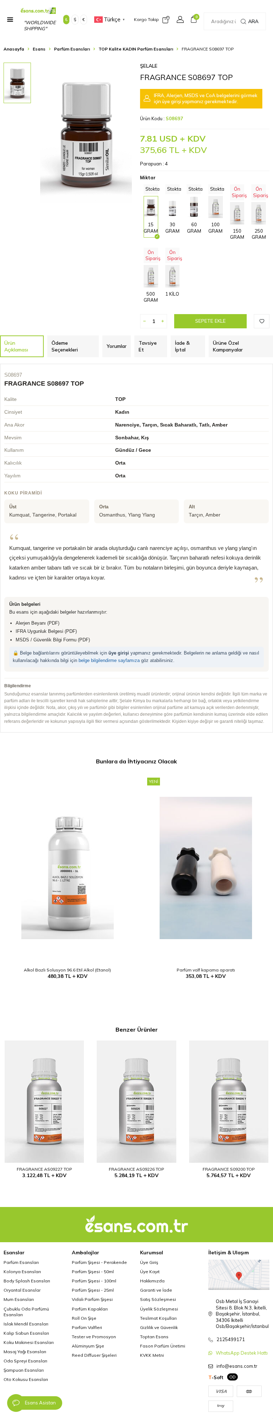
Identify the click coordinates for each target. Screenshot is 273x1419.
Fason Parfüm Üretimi (162, 1346)
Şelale (148, 66)
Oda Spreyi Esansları (25, 1361)
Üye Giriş (149, 1262)
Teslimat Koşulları (158, 1318)
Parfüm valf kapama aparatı (206, 970)
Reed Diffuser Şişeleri (94, 1355)
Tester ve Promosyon (94, 1336)
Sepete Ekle (210, 321)
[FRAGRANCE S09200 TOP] (228, 1102)
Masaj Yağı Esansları (25, 1351)
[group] (86, 133)
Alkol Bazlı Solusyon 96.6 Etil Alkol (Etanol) (67, 970)
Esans (39, 49)
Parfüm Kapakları (90, 1309)
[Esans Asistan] (16, 1403)
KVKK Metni (152, 1355)
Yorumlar (117, 346)
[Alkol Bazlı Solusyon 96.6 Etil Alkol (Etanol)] (67, 868)
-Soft (216, 1377)
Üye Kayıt (150, 1271)
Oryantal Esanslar (22, 1290)
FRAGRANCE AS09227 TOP (44, 1169)
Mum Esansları (19, 1299)
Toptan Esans (154, 1336)
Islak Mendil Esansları (26, 1324)
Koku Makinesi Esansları (29, 1342)
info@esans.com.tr (236, 1366)
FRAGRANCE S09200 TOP (229, 1169)
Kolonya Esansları (22, 1271)
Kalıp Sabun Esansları (26, 1333)
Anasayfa (14, 49)
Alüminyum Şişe (88, 1346)
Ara (253, 21)
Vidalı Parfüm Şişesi (92, 1299)
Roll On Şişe (84, 1318)
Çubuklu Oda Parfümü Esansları (26, 1311)
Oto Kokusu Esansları (26, 1379)
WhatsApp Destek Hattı (242, 1353)
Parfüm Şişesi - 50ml (93, 1271)
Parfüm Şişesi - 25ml (93, 1290)
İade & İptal (182, 346)
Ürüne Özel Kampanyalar (228, 346)
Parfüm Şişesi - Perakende (99, 1262)
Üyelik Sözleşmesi (159, 1309)
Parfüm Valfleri (87, 1327)
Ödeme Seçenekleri (65, 346)
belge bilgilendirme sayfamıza (109, 660)
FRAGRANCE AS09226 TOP (136, 1169)
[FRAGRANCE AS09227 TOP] (44, 1102)
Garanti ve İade (156, 1290)
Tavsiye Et (148, 346)
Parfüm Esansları (72, 49)
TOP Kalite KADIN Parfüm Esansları (135, 49)
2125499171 (230, 1339)
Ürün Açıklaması (16, 346)
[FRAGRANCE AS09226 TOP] (136, 1102)
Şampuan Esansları (24, 1370)
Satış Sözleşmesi (158, 1299)
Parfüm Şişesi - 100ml (94, 1280)
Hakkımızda (152, 1280)
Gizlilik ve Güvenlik (159, 1327)
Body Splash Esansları (27, 1280)
